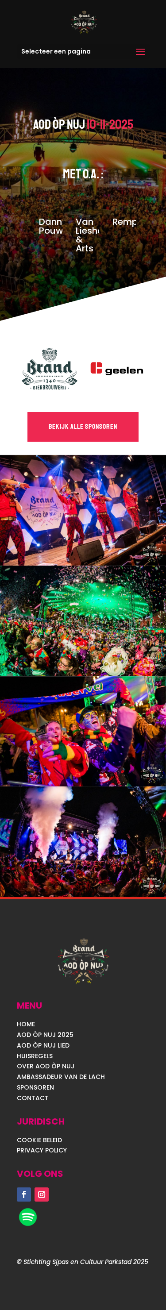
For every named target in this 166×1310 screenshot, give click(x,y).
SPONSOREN (35, 1087)
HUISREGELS (35, 1056)
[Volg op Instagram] (42, 1194)
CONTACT (33, 1098)
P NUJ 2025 (55, 1034)
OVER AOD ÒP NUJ (45, 1066)
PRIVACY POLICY (42, 1150)
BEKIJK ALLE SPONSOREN (83, 426)
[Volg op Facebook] (24, 1194)
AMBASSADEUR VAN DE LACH (61, 1076)
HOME (26, 1024)
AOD (25, 1034)
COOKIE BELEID (39, 1140)
